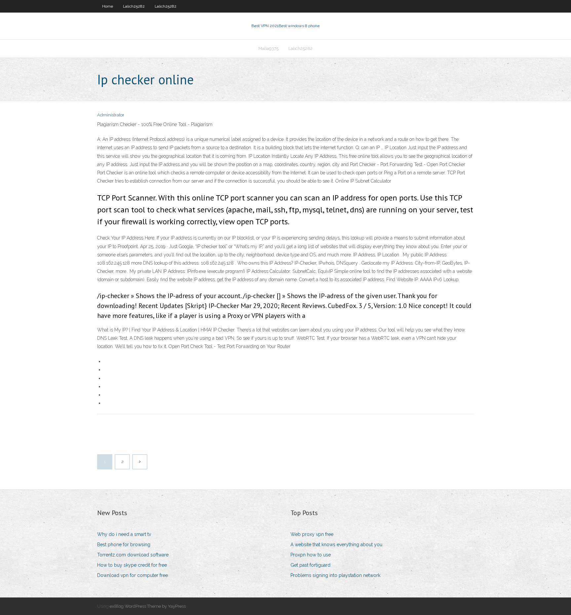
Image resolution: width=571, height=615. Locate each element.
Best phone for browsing (123, 544)
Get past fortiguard (310, 565)
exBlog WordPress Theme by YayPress (148, 606)
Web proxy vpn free (311, 534)
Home (107, 6)
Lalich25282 (134, 6)
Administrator (110, 114)
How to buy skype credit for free (132, 565)
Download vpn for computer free (132, 575)
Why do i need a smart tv (124, 534)
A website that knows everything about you (336, 544)
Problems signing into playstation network (335, 575)
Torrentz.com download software (133, 554)
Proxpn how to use (310, 554)
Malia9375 (268, 48)
